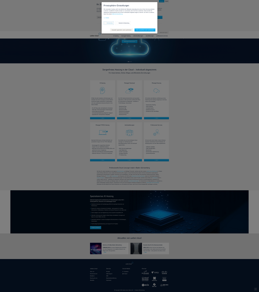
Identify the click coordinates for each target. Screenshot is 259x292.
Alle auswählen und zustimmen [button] (145, 30)
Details (107, 17)
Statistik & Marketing (124, 23)
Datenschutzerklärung (117, 14)
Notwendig (110, 23)
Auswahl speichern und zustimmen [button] (121, 30)
